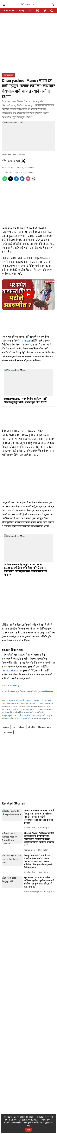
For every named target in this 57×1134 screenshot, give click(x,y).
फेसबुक (4, 715)
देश (29, 10)
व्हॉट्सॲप (42, 715)
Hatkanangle (7, 732)
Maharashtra (12, 703)
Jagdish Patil (14, 161)
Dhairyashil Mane (44, 727)
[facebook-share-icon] (16, 180)
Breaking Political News (42, 700)
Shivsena (27, 341)
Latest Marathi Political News (19, 700)
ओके (28, 1130)
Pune (25, 703)
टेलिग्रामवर (31, 715)
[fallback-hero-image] (12, 815)
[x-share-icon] (10, 180)
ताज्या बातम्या (9, 10)
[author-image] (4, 161)
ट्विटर (10, 715)
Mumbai (33, 703)
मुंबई (37, 10)
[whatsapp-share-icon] (4, 180)
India (20, 703)
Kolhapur (21, 727)
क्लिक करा (49, 691)
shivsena (6, 727)
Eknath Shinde (10, 671)
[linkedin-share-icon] (22, 180)
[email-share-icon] (28, 180)
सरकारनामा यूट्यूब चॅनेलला (23, 718)
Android (29, 709)
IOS (38, 709)
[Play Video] (28, 294)
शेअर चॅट (23, 715)
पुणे (45, 10)
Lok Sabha (31, 727)
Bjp (14, 727)
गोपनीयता (19, 1122)
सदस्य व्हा (16, 685)
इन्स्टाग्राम (16, 715)
